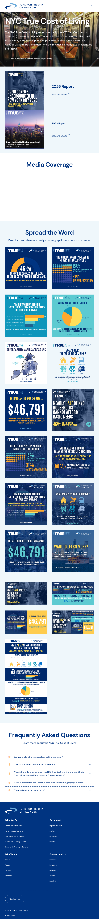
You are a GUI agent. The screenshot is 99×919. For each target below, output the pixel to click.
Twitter (52, 876)
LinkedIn (53, 870)
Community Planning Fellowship (16, 847)
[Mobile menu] (91, 6)
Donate (52, 842)
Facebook (53, 860)
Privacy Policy (10, 915)
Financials (8, 876)
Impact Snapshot (56, 826)
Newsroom (53, 836)
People (7, 865)
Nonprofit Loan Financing (14, 831)
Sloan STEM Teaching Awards (15, 842)
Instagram (53, 865)
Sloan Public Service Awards (15, 836)
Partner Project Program (13, 826)
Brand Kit (53, 881)
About (7, 860)
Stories (52, 831)
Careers (8, 870)
